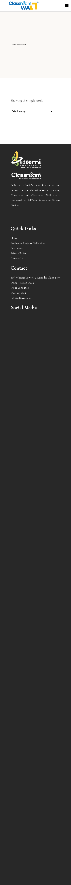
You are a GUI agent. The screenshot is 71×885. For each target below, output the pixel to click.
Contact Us (17, 258)
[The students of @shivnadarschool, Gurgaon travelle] (35, 803)
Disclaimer (17, 248)
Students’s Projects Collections (28, 243)
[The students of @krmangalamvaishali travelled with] (35, 535)
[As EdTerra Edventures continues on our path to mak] (35, 682)
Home (14, 238)
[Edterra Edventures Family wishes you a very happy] (35, 360)
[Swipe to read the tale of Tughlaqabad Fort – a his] (35, 442)
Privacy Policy (18, 253)
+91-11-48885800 (20, 287)
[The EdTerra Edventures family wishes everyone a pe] (35, 605)
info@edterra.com (21, 298)
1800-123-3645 (18, 293)
